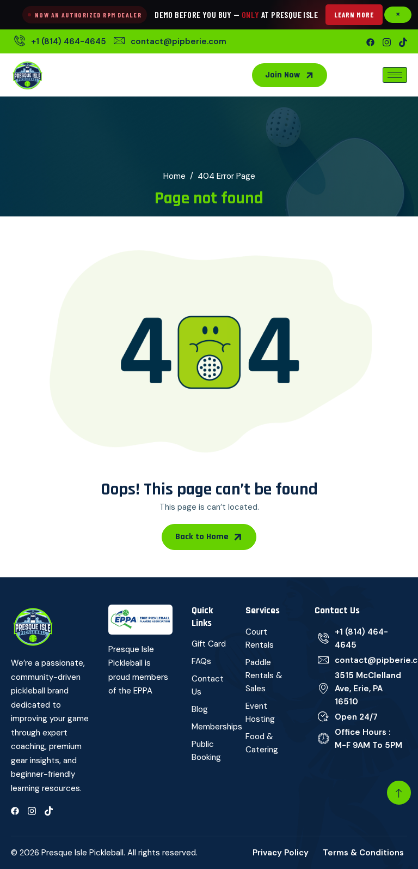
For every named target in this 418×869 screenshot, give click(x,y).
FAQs (201, 661)
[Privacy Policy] (282, 852)
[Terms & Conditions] (365, 852)
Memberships (209, 726)
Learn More (354, 14)
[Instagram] (387, 41)
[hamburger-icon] (395, 75)
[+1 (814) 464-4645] (58, 41)
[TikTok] (403, 41)
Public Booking (206, 751)
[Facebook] (370, 41)
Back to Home (202, 536)
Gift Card (209, 643)
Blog (200, 709)
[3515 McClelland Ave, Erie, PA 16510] (361, 688)
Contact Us (208, 685)
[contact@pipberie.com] (168, 41)
